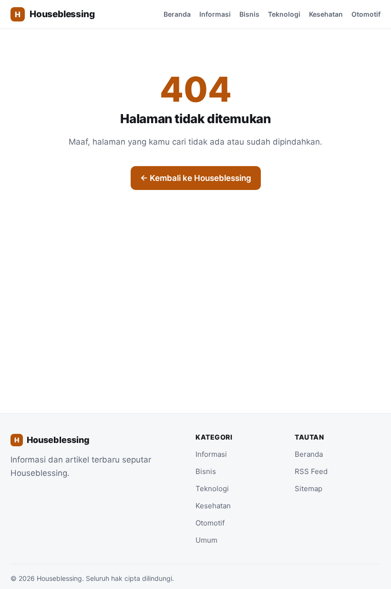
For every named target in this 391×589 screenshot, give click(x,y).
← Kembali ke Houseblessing (195, 178)
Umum (206, 540)
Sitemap (308, 488)
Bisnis (249, 14)
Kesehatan (326, 14)
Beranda (177, 14)
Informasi (215, 14)
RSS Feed (311, 471)
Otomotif (366, 14)
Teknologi (284, 14)
